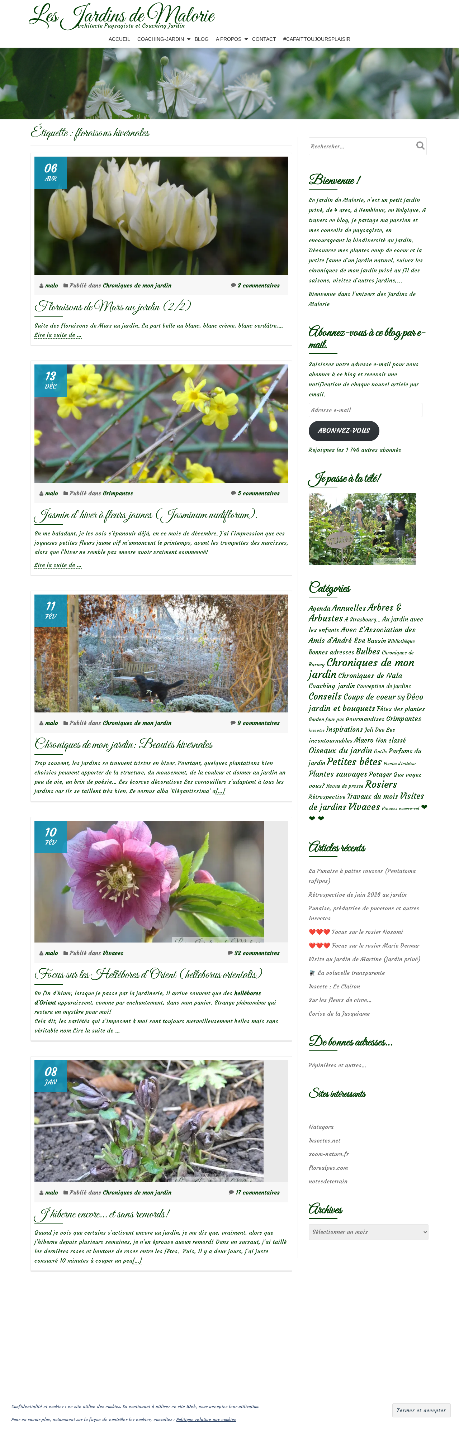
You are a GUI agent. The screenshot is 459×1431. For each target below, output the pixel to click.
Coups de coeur (370, 697)
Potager (380, 774)
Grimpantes (118, 493)
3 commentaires (259, 285)
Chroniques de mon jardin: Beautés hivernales (123, 745)
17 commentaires (258, 1192)
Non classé (390, 740)
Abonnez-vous (344, 430)
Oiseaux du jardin (340, 750)
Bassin (376, 640)
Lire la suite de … (58, 335)
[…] (220, 791)
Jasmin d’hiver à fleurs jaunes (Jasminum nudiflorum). (148, 515)
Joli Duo (374, 729)
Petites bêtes (354, 761)
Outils (380, 752)
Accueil (119, 39)
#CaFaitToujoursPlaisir (316, 39)
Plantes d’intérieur (400, 764)
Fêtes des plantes (401, 709)
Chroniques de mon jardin (137, 285)
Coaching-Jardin (160, 39)
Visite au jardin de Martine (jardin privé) (365, 959)
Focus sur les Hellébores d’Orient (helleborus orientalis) (148, 975)
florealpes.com (328, 1167)
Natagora (321, 1126)
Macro (364, 740)
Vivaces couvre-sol (400, 808)
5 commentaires (259, 493)
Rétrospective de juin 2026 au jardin (358, 894)
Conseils (325, 696)
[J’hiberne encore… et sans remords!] (149, 1119)
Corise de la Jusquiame (339, 1013)
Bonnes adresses (331, 652)
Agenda (319, 608)
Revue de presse (345, 786)
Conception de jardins (384, 686)
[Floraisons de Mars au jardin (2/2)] (161, 213)
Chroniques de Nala (370, 675)
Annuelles (349, 608)
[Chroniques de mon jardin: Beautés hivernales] (161, 651)
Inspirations (344, 729)
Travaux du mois (372, 796)
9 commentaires (258, 722)
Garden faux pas (326, 719)
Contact (264, 39)
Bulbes (368, 652)
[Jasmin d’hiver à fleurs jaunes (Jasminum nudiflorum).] (161, 421)
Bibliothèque (401, 641)
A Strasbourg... (362, 619)
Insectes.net (324, 1140)
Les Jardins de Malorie (121, 16)
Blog (202, 39)
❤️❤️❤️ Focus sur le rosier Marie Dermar (364, 945)
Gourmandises (365, 718)
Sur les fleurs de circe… (340, 999)
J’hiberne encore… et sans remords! (101, 1214)
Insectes (317, 730)
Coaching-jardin (332, 686)
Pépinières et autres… (337, 1065)
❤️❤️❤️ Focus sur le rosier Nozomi (356, 931)
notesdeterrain (328, 1181)
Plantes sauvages (338, 774)
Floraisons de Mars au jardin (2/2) (112, 307)
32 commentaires (257, 953)
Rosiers (381, 784)
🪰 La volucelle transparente (347, 972)
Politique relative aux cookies (206, 1419)
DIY (400, 698)
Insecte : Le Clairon (334, 986)
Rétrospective (327, 796)
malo (52, 285)
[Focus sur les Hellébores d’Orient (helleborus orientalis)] (149, 879)
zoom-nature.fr (329, 1154)
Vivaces (113, 953)
